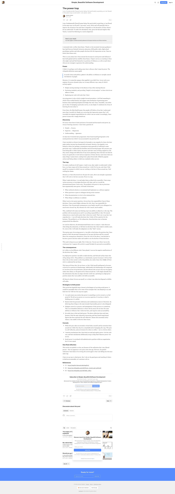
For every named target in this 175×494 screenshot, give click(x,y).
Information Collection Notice (87, 454)
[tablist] (68, 410)
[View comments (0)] (67, 20)
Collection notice (97, 484)
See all (65, 463)
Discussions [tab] (73, 427)
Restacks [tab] (72, 410)
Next (108, 401)
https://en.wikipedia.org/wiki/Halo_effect (79, 371)
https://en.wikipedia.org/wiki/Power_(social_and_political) (84, 368)
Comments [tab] (65, 410)
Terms (91, 484)
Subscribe (163, 2)
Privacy (87, 484)
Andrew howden (69, 15)
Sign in (171, 2)
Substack (81, 491)
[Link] (61, 66)
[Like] (64, 20)
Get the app (94, 487)
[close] (101, 431)
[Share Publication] (158, 2)
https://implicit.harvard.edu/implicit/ (78, 365)
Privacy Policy (98, 454)
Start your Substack (84, 487)
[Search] (155, 2)
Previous (68, 401)
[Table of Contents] (1, 247)
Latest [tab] (67, 427)
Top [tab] (64, 427)
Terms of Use (94, 453)
